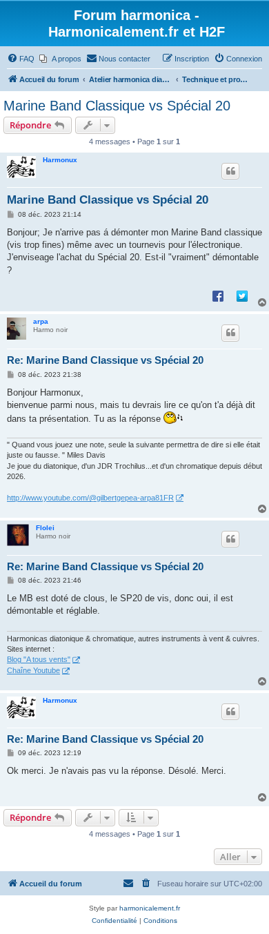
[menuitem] (20, 58)
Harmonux (60, 160)
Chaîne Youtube (33, 670)
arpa (40, 321)
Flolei (45, 528)
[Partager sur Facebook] (218, 295)
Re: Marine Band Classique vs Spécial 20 (105, 360)
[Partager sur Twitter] (242, 295)
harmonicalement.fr (149, 908)
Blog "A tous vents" (38, 659)
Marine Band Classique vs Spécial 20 (116, 105)
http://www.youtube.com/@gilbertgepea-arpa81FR (90, 498)
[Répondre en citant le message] (230, 171)
